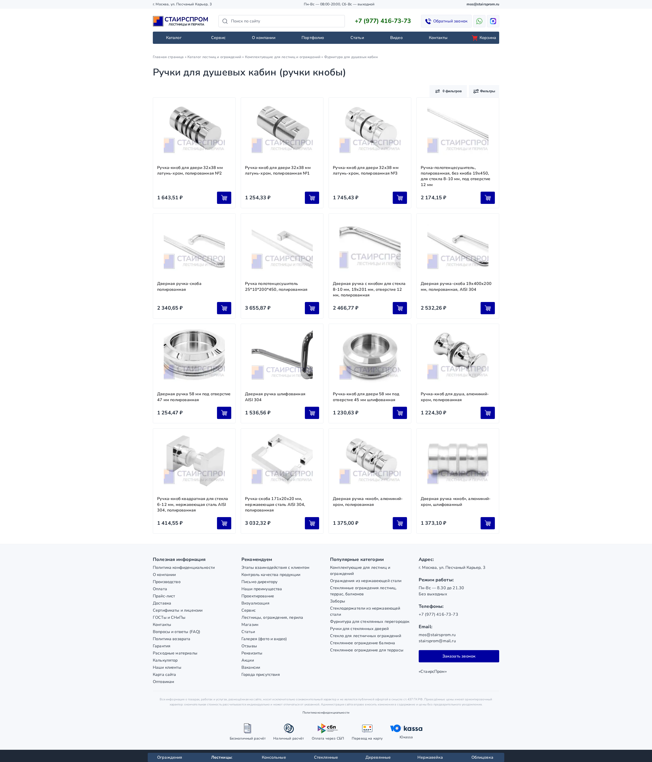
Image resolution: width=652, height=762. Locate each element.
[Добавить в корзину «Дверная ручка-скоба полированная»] (224, 308)
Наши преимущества (261, 589)
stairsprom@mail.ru (437, 641)
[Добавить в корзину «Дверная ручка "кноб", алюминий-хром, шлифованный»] (488, 523)
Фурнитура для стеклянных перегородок (369, 621)
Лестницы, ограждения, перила (272, 617)
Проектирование (257, 596)
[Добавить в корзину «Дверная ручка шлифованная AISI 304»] (312, 413)
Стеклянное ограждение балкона (362, 643)
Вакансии (250, 667)
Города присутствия (260, 674)
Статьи (357, 38)
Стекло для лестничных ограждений (365, 636)
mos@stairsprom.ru (483, 4)
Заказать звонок (459, 656)
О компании (263, 38)
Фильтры (487, 91)
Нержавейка (430, 757)
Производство (167, 582)
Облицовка (482, 757)
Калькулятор (165, 660)
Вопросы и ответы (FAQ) (176, 632)
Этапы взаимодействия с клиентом (275, 567)
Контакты (438, 38)
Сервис (218, 38)
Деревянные (378, 757)
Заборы (337, 601)
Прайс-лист (164, 596)
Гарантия (161, 646)
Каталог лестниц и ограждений (214, 57)
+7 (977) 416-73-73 (383, 21)
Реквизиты (251, 653)
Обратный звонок (450, 21)
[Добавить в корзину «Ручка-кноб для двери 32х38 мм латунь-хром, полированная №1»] (312, 198)
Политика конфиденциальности (184, 567)
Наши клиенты (167, 667)
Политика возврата (172, 639)
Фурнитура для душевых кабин (351, 57)
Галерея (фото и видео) (264, 639)
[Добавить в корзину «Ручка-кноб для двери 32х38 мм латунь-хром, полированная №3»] (400, 198)
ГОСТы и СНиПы (169, 617)
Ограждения (169, 757)
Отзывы (249, 646)
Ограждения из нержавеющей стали (366, 581)
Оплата (160, 589)
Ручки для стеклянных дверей (359, 629)
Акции (247, 660)
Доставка (162, 603)
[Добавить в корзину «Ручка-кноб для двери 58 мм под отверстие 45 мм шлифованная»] (400, 413)
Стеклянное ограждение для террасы (366, 650)
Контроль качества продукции (270, 574)
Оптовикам (163, 682)
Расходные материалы (175, 653)
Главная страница (168, 57)
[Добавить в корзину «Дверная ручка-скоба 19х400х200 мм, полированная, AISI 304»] (488, 308)
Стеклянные (326, 757)
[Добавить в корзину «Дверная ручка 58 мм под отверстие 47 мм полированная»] (224, 413)
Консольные (274, 757)
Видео (396, 38)
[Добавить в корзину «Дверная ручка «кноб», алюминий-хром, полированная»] (400, 523)
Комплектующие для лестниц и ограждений (283, 57)
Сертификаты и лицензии (177, 610)
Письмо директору (259, 582)
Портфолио (313, 38)
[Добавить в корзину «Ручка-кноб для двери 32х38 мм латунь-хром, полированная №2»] (224, 198)
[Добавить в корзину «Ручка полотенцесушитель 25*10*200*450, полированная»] (312, 308)
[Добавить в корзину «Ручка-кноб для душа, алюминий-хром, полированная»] (488, 413)
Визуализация (255, 603)
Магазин (249, 624)
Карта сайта (164, 674)
